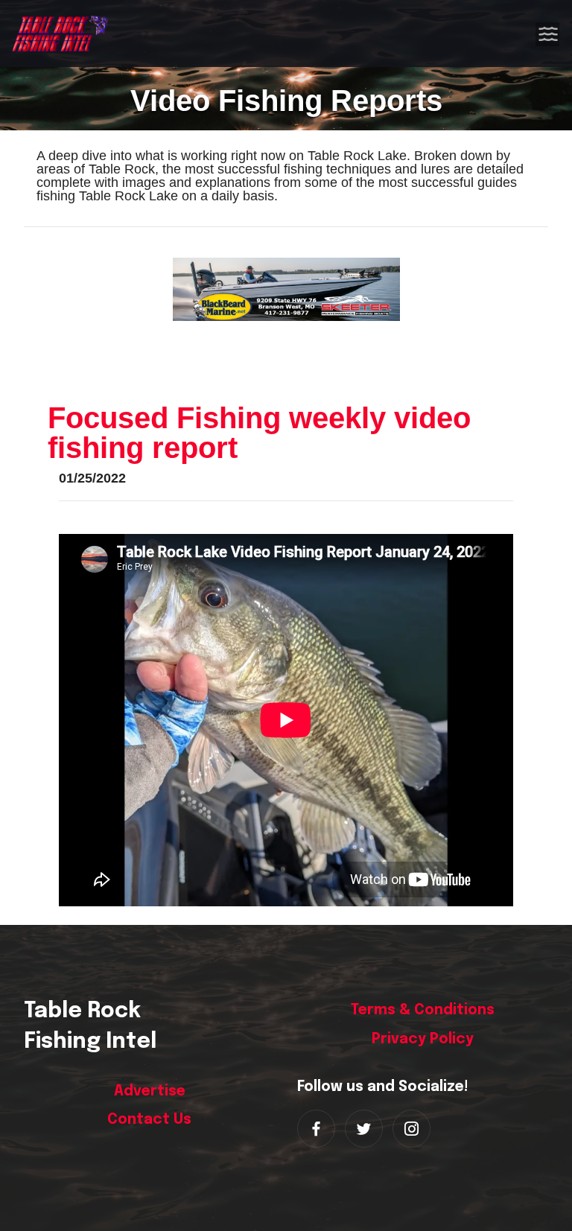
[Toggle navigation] (548, 33)
